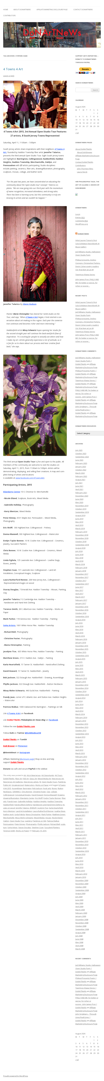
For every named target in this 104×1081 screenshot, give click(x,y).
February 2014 (81, 717)
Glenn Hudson (29, 304)
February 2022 (81, 476)
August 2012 (80, 776)
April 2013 (79, 750)
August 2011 (80, 815)
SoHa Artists (9, 625)
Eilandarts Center (11, 491)
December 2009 (81, 880)
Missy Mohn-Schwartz (24, 817)
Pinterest (22, 746)
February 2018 (81, 567)
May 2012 (79, 786)
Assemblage (17, 788)
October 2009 (80, 887)
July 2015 (78, 662)
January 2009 (80, 916)
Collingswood (8, 795)
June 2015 (79, 665)
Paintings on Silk (39, 821)
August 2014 (80, 698)
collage (54, 791)
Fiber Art (18, 778)
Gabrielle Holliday (25, 801)
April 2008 (79, 945)
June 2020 (79, 499)
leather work (8, 814)
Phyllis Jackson (44, 824)
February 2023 (81, 463)
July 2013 (78, 740)
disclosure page (27, 759)
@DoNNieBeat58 (33, 733)
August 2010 (80, 854)
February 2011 (81, 835)
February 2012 (81, 795)
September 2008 (82, 929)
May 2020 (79, 502)
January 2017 (80, 603)
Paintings (62, 782)
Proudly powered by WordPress (15, 1076)
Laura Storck (82, 172)
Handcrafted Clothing (23, 804)
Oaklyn (6, 821)
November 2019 (81, 505)
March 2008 (80, 949)
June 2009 (79, 900)
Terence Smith (9, 831)
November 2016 (81, 610)
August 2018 (80, 548)
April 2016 (79, 633)
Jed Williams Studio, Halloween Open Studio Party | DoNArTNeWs (87, 360)
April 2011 (79, 828)
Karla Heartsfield (56, 808)
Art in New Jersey (34, 775)
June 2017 (79, 587)
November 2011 (81, 805)
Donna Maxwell (50, 795)
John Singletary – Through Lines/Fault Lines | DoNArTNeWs (85, 409)
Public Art (7, 785)
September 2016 (82, 616)
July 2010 (78, 857)
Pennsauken (8, 824)
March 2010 (80, 870)
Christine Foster (39, 791)
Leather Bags (59, 811)
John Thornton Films (85, 168)
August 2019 (80, 515)
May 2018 (79, 558)
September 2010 (82, 851)
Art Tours (58, 775)
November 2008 (81, 923)
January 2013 (80, 760)
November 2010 (81, 844)
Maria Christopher (33, 814)
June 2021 (79, 486)
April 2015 (79, 672)
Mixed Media (39, 817)
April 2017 (79, 593)
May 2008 (79, 942)
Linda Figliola (19, 814)
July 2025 (78, 450)
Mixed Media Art (44, 778)
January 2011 (80, 838)
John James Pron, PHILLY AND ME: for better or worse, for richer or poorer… (87, 282)
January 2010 (80, 877)
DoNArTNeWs (17, 762)
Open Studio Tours (49, 782)
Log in (77, 214)
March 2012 (80, 792)
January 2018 (80, 571)
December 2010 (81, 841)
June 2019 (79, 518)
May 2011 (79, 825)
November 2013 (81, 727)
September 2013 (82, 734)
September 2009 (82, 890)
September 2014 (82, 694)
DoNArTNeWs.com (26, 726)
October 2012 (80, 769)
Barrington (27, 788)
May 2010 (79, 864)
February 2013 (81, 756)
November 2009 (81, 883)
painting (28, 821)
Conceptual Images (23, 795)
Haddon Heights (40, 801)
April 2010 (79, 867)
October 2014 (80, 691)
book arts (47, 788)
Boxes (54, 788)
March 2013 (80, 753)
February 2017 (81, 600)
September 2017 (82, 584)
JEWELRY (33, 808)
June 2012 (79, 782)
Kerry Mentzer (9, 811)
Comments (81, 221)
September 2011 (82, 812)
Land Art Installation (24, 811)
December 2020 (81, 496)
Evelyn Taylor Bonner (52, 798)
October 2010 (80, 848)
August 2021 (80, 479)
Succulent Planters (52, 827)
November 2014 (81, 688)
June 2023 (79, 460)
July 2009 (78, 897)
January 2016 (80, 642)
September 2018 (82, 545)
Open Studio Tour (17, 821)
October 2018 (80, 541)
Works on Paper (42, 785)
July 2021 (78, 483)
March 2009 (80, 910)
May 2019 (79, 522)
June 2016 (79, 626)
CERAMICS (16, 791)
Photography (31, 824)
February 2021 (81, 492)
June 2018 (79, 554)
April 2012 (79, 789)
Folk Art (26, 778)
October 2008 (80, 926)
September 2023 (82, 457)
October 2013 (80, 730)
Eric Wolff (39, 798)
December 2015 (81, 646)
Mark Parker (46, 814)
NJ (40, 782)
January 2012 (80, 799)
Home (5, 9)
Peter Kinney (20, 824)
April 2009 (79, 906)
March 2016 (80, 636)
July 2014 (78, 701)
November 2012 (81, 766)
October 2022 (80, 470)
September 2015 (82, 655)
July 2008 (78, 936)
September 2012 (82, 773)
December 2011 (81, 802)
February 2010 (81, 874)
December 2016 (81, 606)
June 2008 (79, 939)
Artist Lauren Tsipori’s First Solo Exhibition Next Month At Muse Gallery (87, 243)
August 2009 (80, 893)
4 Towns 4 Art (13, 69)
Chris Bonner (27, 791)
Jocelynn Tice (43, 808)
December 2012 (81, 763)
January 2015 (80, 681)
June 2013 (79, 743)
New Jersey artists (31, 782)
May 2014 (79, 707)
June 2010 (79, 861)
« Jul (77, 133)
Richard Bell (55, 824)
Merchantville (8, 817)
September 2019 (82, 512)
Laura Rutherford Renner (43, 811)
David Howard (37, 795)
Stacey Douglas (24, 827)
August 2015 (80, 659)
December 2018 (81, 535)
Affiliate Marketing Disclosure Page (52, 9)
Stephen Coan (38, 827)
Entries (80, 217)
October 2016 (80, 613)
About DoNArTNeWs (22, 9)
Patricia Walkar (53, 821)
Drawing (61, 795)
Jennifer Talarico (22, 808)
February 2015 (81, 678)
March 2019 (80, 528)
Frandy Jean (12, 801)
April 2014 (79, 711)
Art (25, 775)
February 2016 (81, 639)
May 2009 (79, 903)
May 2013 (79, 747)
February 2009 (81, 913)
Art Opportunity (47, 775)
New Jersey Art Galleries (13, 782)
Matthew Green (58, 814)
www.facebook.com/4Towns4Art (30, 478)
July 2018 (78, 551)
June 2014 (79, 704)
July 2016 (78, 623)
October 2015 (80, 652)
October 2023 (80, 453)
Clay (48, 791)
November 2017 (81, 577)
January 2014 (80, 721)
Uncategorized (18, 785)
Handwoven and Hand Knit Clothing (47, 804)
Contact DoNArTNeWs (83, 9)
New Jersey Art (58, 778)
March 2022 (80, 473)
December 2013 (81, 724)
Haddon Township (54, 801)
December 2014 (81, 685)
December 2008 (81, 919)
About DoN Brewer (84, 152)
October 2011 (80, 809)
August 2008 (80, 932)
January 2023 (80, 466)
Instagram (25, 752)
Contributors (9, 15)
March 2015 (80, 675)
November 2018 (81, 538)
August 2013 (80, 737)
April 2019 (79, 525)
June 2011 (79, 822)
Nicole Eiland (57, 817)
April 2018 (79, 561)
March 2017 (80, 597)
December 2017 (81, 574)
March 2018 (80, 564)
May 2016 (79, 629)
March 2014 (80, 714)
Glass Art (33, 778)
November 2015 (81, 649)
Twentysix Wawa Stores (85, 274)
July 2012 (78, 779)
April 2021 (79, 489)
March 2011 (80, 831)
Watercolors (30, 785)
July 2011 (78, 818)
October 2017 (80, 580)
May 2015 (79, 668)
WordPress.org (81, 224)
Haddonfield (8, 804)
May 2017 (79, 590)
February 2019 (81, 532)
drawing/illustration (11, 798)
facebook (53, 720)
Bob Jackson (37, 788)
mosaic (48, 817)
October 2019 (80, 509)
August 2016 (80, 620)
